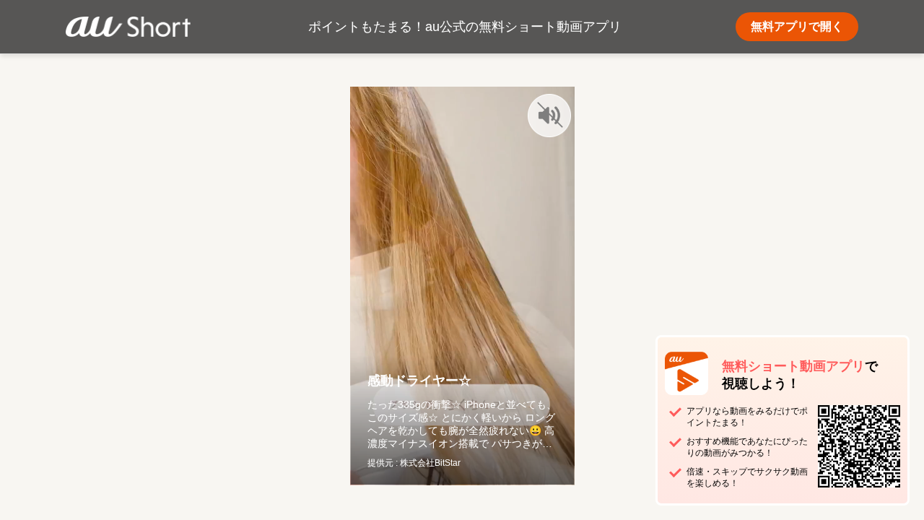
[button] (549, 115)
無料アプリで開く (797, 26)
